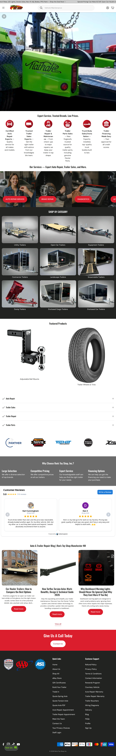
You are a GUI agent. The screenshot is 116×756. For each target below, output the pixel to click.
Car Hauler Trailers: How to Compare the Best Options (19, 590)
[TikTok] (13, 744)
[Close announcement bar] (113, 1)
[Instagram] (8, 744)
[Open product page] (20, 229)
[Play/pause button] (4, 16)
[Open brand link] (12, 442)
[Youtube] (18, 744)
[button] (66, 7)
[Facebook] (3, 744)
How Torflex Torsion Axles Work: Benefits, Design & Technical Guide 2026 (57, 592)
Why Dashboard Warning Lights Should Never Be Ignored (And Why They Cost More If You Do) (95, 592)
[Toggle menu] (3, 7)
